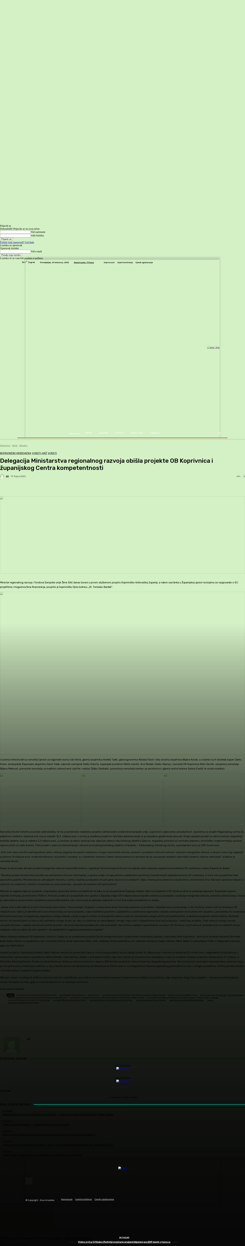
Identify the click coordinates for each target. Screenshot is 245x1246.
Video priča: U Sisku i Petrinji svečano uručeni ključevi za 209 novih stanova (124, 1242)
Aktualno (124, 1238)
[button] (220, 433)
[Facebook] (29, 1180)
